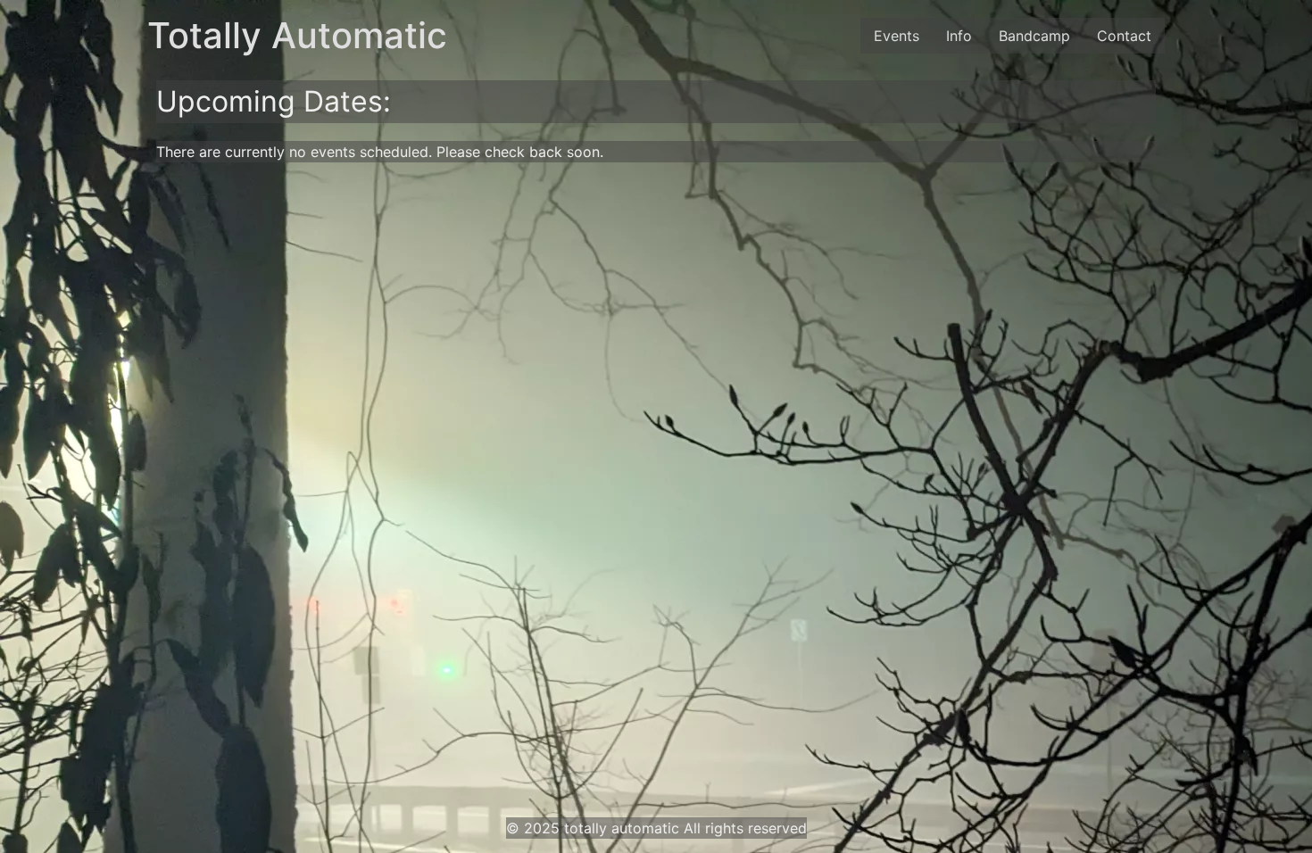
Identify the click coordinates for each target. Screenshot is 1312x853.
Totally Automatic (297, 35)
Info (959, 36)
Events (896, 36)
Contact (1124, 36)
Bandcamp (1034, 36)
